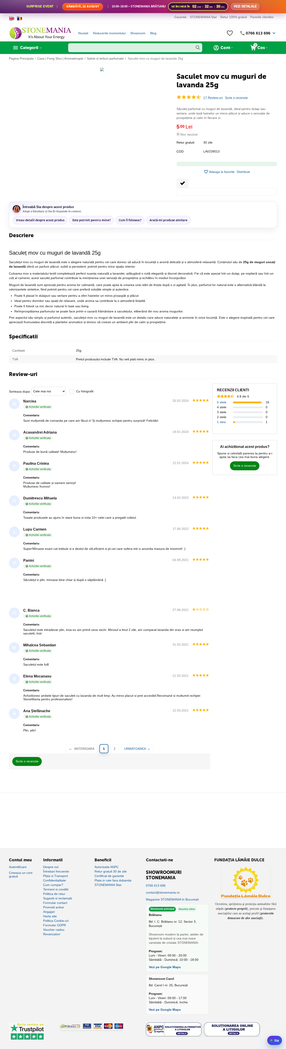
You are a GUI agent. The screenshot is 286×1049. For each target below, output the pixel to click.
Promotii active (53, 907)
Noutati (83, 33)
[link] (143, 6)
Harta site (50, 916)
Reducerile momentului (109, 33)
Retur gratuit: (186, 142)
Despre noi (51, 867)
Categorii (29, 47)
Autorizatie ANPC (107, 867)
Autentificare (18, 867)
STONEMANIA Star (203, 17)
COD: (180, 151)
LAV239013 (211, 151)
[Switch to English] (12, 18)
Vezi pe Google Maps (165, 967)
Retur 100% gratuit (233, 17)
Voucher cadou (53, 929)
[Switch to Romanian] (19, 18)
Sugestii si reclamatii (57, 898)
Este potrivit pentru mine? (91, 220)
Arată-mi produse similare (168, 220)
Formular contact (55, 903)
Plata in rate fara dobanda (113, 880)
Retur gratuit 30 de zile (111, 871)
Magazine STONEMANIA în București (172, 899)
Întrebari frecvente (56, 871)
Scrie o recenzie (236, 97)
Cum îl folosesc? (130, 220)
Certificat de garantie (109, 876)
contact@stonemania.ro (163, 892)
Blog (153, 33)
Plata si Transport (55, 876)
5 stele (221, 402)
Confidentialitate (54, 880)
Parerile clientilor (262, 17)
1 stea (221, 422)
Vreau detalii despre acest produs (40, 220)
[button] (243, 172)
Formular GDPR (54, 925)
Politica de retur (54, 894)
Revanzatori (51, 934)
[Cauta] (197, 47)
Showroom (137, 33)
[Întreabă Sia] (274, 1040)
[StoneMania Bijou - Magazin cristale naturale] (40, 33)
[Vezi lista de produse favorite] (229, 35)
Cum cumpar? (53, 885)
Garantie (180, 17)
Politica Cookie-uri (56, 920)
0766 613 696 (258, 33)
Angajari (49, 912)
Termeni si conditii (55, 889)
